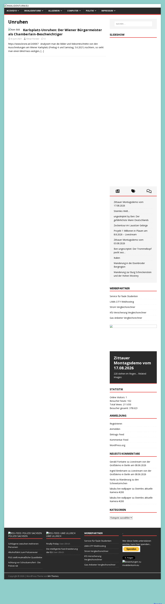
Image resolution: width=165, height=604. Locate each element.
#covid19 (12, 10)
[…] (42, 51)
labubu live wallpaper (120, 488)
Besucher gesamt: (119, 408)
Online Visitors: (118, 397)
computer (72, 10)
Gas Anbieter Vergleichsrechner (126, 317)
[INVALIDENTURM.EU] (16, 5)
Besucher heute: (118, 400)
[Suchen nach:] (133, 24)
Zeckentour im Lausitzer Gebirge (131, 225)
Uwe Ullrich (53, 536)
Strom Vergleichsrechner (122, 307)
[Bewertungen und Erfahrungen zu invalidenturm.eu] (139, 565)
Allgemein (54, 10)
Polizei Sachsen (18, 536)
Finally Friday (52, 543)
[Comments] (149, 191)
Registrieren (116, 423)
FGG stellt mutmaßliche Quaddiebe (25, 557)
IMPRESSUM (107, 10)
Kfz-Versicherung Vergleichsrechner (128, 312)
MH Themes (53, 576)
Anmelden (115, 428)
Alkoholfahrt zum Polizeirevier (23, 552)
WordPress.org (117, 445)
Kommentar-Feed (119, 439)
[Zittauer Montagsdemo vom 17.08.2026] (133, 338)
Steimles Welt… (122, 211)
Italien (117, 257)
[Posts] (117, 191)
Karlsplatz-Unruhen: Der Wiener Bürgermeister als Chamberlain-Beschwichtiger (55, 32)
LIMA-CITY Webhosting (122, 301)
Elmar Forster (32, 38)
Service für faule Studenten (124, 296)
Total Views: (116, 404)
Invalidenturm (32, 10)
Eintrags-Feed (117, 434)
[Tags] (133, 191)
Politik (90, 10)
